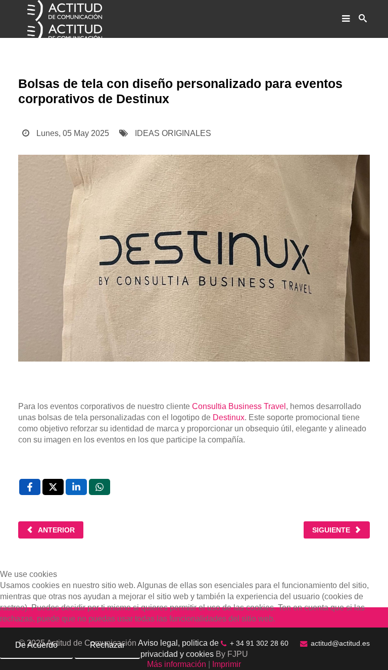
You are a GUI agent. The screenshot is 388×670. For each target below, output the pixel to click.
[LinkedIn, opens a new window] (76, 487)
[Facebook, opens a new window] (29, 487)
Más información (176, 664)
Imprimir (226, 664)
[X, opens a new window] (53, 487)
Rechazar (107, 645)
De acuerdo (36, 645)
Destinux (229, 417)
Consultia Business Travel (239, 406)
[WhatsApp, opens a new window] (99, 487)
